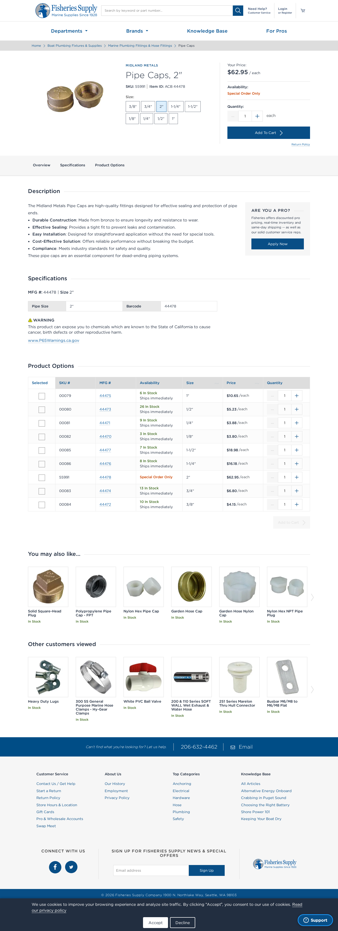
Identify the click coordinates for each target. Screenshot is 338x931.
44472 (105, 504)
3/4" (148, 106)
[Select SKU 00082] (42, 437)
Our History (115, 783)
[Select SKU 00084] (42, 505)
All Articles (250, 783)
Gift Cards (45, 812)
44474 (105, 491)
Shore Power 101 (255, 812)
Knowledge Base (207, 31)
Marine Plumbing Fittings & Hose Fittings (140, 45)
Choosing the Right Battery (265, 805)
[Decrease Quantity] (232, 116)
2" (161, 106)
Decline (182, 922)
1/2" (161, 118)
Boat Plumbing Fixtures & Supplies (75, 45)
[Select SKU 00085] (42, 450)
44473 (105, 409)
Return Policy (300, 144)
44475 (105, 395)
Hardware (181, 798)
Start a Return (48, 791)
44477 (105, 450)
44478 (105, 477)
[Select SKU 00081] (42, 423)
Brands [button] (135, 31)
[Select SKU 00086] (42, 464)
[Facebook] (56, 863)
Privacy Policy (117, 798)
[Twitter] (71, 863)
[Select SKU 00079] (42, 396)
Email (246, 746)
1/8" (132, 118)
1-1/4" (175, 106)
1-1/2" (192, 106)
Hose (177, 805)
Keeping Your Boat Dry (261, 819)
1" (173, 118)
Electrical (181, 791)
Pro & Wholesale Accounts (59, 819)
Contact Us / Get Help (55, 783)
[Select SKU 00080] (42, 410)
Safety (178, 819)
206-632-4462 (199, 746)
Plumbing (181, 812)
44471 (104, 423)
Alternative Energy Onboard (266, 791)
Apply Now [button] (278, 244)
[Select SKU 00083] (42, 491)
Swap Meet (46, 826)
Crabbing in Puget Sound (263, 798)
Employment (116, 791)
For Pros (276, 31)
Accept (155, 922)
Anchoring (182, 783)
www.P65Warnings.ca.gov (53, 340)
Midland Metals (142, 65)
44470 (105, 436)
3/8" (133, 106)
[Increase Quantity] (257, 116)
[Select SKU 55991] (42, 478)
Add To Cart (265, 132)
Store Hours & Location (56, 805)
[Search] (238, 10)
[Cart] (301, 10)
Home (36, 45)
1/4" (146, 118)
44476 (105, 463)
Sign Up (207, 870)
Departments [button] (67, 31)
